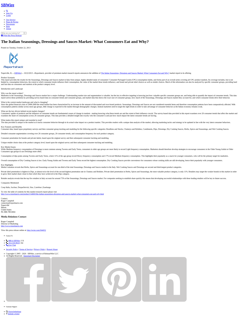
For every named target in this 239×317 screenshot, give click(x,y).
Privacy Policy (39, 249)
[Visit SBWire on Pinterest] (119, 301)
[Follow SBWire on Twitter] (73, 301)
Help (8, 26)
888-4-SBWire (14, 241)
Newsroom (10, 24)
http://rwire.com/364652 (36, 230)
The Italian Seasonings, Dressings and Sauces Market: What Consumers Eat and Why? (135, 73)
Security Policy (12, 249)
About (8, 29)
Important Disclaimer (32, 256)
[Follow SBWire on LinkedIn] (164, 301)
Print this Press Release (12, 35)
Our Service (10, 20)
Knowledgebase (14, 312)
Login (8, 15)
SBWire (7, 5)
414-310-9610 (14, 243)
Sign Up (9, 13)
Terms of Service (26, 249)
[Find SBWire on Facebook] (28, 301)
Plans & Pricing (12, 22)
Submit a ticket (13, 314)
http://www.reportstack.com (12, 226)
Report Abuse (52, 249)
